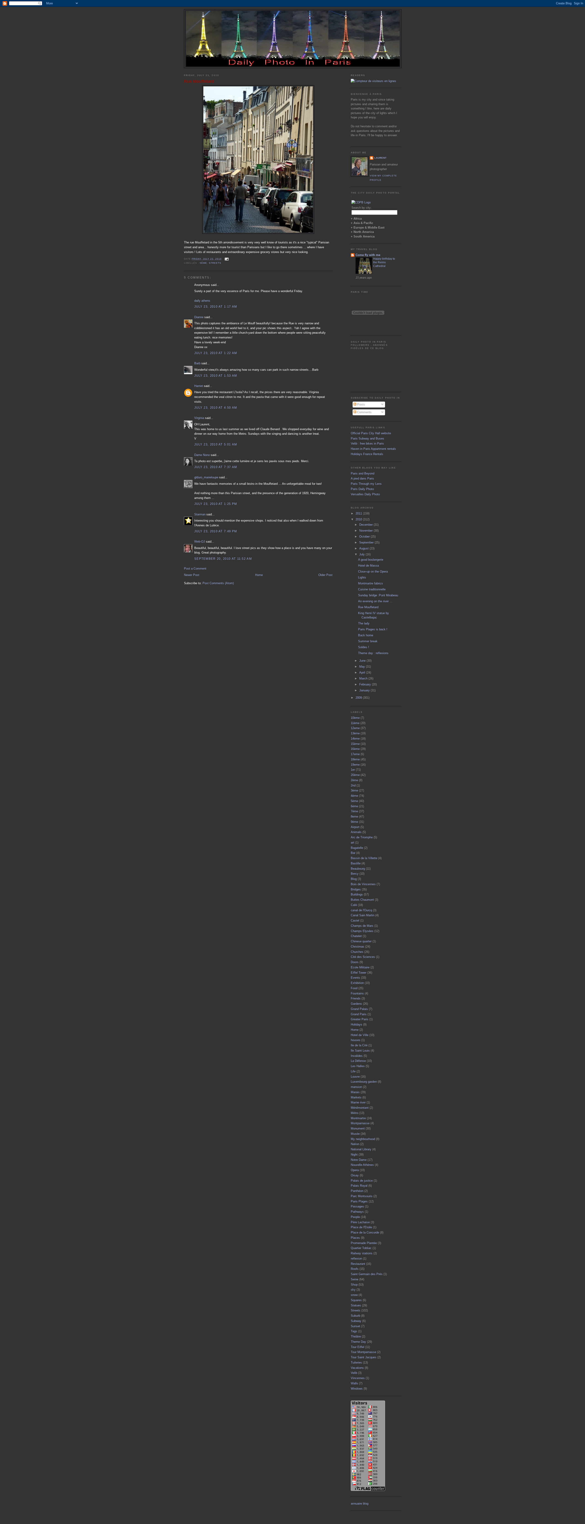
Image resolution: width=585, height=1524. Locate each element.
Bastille (356, 863)
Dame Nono (202, 455)
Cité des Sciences (363, 957)
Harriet (198, 386)
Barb (197, 363)
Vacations (357, 1367)
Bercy (355, 873)
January (365, 690)
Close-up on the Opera (373, 571)
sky (353, 1289)
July (362, 554)
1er (353, 769)
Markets (356, 1097)
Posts (360, 404)
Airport (355, 827)
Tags (354, 1331)
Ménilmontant (360, 1107)
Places (355, 1237)
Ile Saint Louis (360, 1050)
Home (259, 575)
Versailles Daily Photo (365, 494)
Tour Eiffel (357, 1347)
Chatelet (356, 936)
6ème (354, 806)
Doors (355, 962)
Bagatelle (357, 848)
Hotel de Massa (368, 565)
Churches (357, 952)
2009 (359, 697)
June (363, 660)
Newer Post (191, 575)
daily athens (202, 300)
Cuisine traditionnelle (372, 589)
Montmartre (358, 1118)
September (367, 542)
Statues (356, 1305)
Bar (353, 853)
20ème (355, 775)
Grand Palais (359, 1009)
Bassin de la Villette (364, 858)
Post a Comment (195, 568)
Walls (354, 1383)
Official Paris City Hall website (371, 433)
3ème (354, 790)
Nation (355, 1144)
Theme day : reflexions (373, 653)
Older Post (325, 575)
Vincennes (358, 1378)
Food (354, 988)
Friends (356, 998)
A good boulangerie (370, 559)
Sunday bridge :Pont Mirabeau (378, 595)
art (352, 842)
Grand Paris (359, 1014)
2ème (354, 780)
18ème (355, 759)
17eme (355, 754)
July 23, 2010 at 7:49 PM (215, 531)
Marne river (358, 1102)
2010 (359, 519)
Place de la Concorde (365, 1232)
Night (354, 1154)
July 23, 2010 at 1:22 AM (215, 353)
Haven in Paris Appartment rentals (373, 448)
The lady (364, 623)
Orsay (355, 1175)
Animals (356, 832)
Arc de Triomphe (362, 837)
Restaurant (358, 1264)
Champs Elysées (362, 931)
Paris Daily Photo (362, 489)
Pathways (357, 1211)
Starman (199, 514)
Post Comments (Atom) (218, 583)
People (355, 1217)
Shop (354, 1284)
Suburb (355, 1315)
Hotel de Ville (359, 1035)
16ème (355, 749)
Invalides (357, 1056)
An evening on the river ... (375, 601)
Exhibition (357, 983)
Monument (358, 1128)
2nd (353, 785)
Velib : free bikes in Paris (367, 443)
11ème (355, 723)
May (362, 666)
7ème (354, 811)
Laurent (380, 158)
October (365, 536)
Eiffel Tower (358, 972)
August (364, 548)
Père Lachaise (360, 1222)
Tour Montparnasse (363, 1352)
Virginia (199, 418)
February (365, 684)
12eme (355, 728)
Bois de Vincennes (363, 884)
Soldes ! (363, 647)
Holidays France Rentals (367, 454)
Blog (354, 879)
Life (353, 1071)
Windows (357, 1388)
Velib (354, 1373)
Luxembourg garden (364, 1081)
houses (355, 1040)
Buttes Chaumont (362, 899)
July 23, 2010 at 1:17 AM (215, 306)
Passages (357, 1206)
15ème (355, 744)
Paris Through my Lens (366, 483)
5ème (203, 263)
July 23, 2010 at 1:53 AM (215, 375)
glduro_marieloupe (206, 477)
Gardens (356, 1003)
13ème (355, 733)
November (366, 530)
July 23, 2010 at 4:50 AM (215, 407)
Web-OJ (199, 541)
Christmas (357, 946)
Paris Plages (359, 1201)
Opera (355, 1170)
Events (355, 977)
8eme (354, 816)
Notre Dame (359, 1160)
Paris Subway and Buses (367, 438)
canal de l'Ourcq (361, 910)
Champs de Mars (362, 925)
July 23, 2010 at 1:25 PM (215, 504)
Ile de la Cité (359, 1045)
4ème (354, 795)
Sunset (355, 1326)
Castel (355, 920)
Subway (356, 1321)
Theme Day (358, 1341)
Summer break (368, 641)
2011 (359, 513)
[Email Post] (226, 259)
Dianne (198, 317)
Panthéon (357, 1191)
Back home (365, 635)
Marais (355, 1092)
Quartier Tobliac (361, 1248)
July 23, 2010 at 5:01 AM (215, 444)
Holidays (356, 1024)
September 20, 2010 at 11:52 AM (223, 558)
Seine (354, 1279)
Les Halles (358, 1066)
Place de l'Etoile (361, 1227)
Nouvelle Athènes (362, 1165)
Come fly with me (368, 255)
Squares (356, 1300)
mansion (356, 1087)
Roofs (355, 1269)
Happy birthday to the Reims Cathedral (384, 262)
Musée (355, 1133)
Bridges (356, 889)
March (363, 678)
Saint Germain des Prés (367, 1274)
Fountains (357, 993)
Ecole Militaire (360, 967)
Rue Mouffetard (199, 81)
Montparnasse (360, 1123)
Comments (364, 412)
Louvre (355, 1076)
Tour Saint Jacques (363, 1357)
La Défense (358, 1061)
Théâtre (356, 1336)
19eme (355, 764)
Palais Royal (359, 1185)
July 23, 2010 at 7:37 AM (215, 467)
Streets (215, 263)
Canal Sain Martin (362, 915)
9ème (354, 821)
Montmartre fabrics (370, 583)
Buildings (357, 894)
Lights (362, 577)
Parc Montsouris (361, 1196)
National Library (361, 1149)
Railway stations (361, 1253)
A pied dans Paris (362, 478)
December (366, 524)
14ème (355, 738)
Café (354, 905)
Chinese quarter (361, 941)
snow (354, 1295)
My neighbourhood (363, 1139)
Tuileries (356, 1362)
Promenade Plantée (364, 1243)
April (362, 672)
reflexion (356, 1258)
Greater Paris (359, 1019)
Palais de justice (362, 1180)
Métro (354, 1113)
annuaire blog (359, 1503)
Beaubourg (358, 868)
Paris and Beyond (362, 473)
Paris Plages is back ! (372, 629)
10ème (355, 717)
